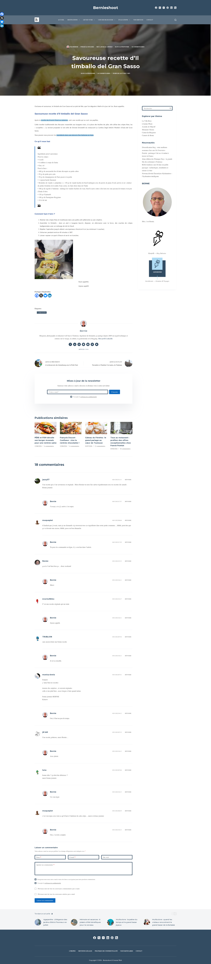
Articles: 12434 (83, 349)
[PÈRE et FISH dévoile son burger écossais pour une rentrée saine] (46, 428)
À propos (72, 951)
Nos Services (138, 20)
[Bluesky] (45, 295)
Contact (149, 20)
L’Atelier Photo (147, 124)
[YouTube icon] (96, 344)
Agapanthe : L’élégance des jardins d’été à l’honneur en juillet (55, 922)
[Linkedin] (50, 295)
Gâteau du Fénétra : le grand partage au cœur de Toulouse (95, 440)
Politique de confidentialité (106, 951)
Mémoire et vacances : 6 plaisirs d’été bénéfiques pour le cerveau (90, 922)
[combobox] (155, 108)
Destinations (72, 20)
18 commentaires (138, 47)
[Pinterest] (167, 8)
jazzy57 (45, 480)
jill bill (45, 732)
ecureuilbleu (48, 599)
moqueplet (47, 520)
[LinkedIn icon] (74, 344)
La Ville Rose (147, 121)
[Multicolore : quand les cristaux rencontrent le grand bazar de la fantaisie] (146, 922)
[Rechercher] (175, 20)
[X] (41, 295)
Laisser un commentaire (45, 900)
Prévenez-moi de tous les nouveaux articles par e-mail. (56, 894)
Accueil (61, 20)
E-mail (72, 857)
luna (44, 770)
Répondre (128, 479)
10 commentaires (125, 449)
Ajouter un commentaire (45, 865)
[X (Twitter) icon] (83, 344)
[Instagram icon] (88, 344)
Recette (42, 313)
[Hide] (1, 30)
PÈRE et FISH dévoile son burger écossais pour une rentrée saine (45, 440)
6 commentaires (49, 446)
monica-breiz (48, 675)
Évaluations (123, 20)
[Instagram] (164, 8)
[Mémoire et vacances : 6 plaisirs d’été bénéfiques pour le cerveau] (74, 922)
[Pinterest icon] (92, 344)
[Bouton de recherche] (170, 108)
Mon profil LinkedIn (105, 338)
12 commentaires (100, 446)
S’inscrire (114, 392)
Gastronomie (124, 47)
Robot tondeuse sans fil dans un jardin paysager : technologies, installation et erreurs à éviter (155, 167)
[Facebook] (156, 8)
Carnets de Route (148, 135)
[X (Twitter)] (160, 8)
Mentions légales (85, 951)
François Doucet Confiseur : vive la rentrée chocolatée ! (69, 440)
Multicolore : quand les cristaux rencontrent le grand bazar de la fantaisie (163, 922)
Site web (106, 857)
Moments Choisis (148, 129)
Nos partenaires (126, 951)
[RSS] (175, 8)
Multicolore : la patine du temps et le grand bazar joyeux (126, 922)
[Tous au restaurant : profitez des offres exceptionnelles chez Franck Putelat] (121, 428)
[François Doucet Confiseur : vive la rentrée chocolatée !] (71, 428)
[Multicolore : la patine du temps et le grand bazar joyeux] (110, 922)
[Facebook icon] (70, 344)
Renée (45, 561)
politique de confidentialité (88, 397)
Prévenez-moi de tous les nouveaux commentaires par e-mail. (59, 888)
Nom (38, 857)
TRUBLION (47, 637)
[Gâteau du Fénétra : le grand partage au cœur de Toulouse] (96, 428)
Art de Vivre (88, 20)
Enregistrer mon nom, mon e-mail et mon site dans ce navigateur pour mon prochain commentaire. (66, 879)
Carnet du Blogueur (149, 132)
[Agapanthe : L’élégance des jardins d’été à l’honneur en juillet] (38, 922)
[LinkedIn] (171, 8)
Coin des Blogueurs (105, 20)
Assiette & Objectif (148, 126)
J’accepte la (85, 397)
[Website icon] (79, 344)
